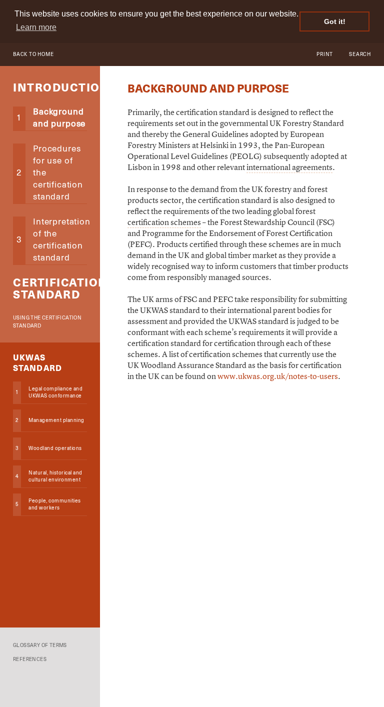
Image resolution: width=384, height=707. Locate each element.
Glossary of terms (40, 645)
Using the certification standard (47, 322)
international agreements (289, 167)
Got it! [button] (335, 22)
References (29, 659)
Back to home (33, 54)
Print (324, 54)
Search (360, 54)
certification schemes (164, 222)
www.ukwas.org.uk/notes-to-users (278, 376)
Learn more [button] (36, 27)
